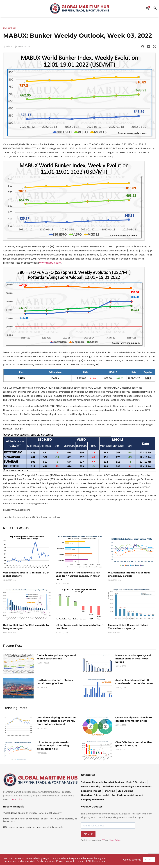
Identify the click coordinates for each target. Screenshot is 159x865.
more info (16, 799)
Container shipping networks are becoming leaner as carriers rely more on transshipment (56, 721)
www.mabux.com (50, 262)
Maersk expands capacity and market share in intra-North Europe (133, 658)
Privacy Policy (114, 840)
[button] (142, 46)
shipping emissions (49, 517)
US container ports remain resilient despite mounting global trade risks (53, 745)
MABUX (34, 517)
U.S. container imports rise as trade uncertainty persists (33, 827)
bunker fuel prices (19, 517)
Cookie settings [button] (132, 859)
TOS (103, 840)
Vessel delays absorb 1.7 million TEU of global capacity (32, 813)
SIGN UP (88, 834)
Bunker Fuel (9, 28)
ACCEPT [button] (149, 859)
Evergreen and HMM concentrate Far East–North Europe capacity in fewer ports (78, 576)
